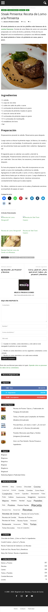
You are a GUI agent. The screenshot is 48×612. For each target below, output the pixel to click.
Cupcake (17, 493)
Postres (11, 505)
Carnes (8, 8)
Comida (21, 490)
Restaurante (6, 524)
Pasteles (38, 501)
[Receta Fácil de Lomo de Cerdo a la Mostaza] (11, 241)
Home (16, 609)
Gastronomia (20, 497)
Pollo (3, 505)
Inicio (2, 8)
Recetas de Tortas (8, 520)
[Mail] (21, 596)
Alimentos (5, 486)
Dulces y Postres (6, 563)
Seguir (43, 392)
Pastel (29, 501)
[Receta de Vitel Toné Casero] (32, 221)
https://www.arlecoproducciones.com (24, 295)
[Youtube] (31, 596)
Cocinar (13, 490)
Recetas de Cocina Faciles (30, 514)
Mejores (5, 501)
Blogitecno (4, 468)
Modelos (14, 501)
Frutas (4, 497)
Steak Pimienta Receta (27, 257)
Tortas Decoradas (8, 528)
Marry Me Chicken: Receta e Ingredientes (14, 553)
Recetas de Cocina (10, 514)
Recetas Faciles (22, 521)
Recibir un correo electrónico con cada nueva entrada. (20, 355)
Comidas (29, 490)
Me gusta (42, 388)
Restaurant (33, 520)
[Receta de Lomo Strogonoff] (11, 221)
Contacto (22, 609)
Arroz (12, 487)
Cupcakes (25, 494)
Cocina (37, 487)
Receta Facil (16, 510)
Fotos (43, 494)
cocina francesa (7, 29)
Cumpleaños (7, 494)
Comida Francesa (13, 10)
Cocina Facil (5, 490)
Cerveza (19, 487)
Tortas (33, 524)
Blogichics (4, 461)
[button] (44, 3)
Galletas (11, 497)
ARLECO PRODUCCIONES (11, 22)
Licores (3, 580)
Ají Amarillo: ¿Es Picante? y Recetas (11, 271)
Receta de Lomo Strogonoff (11, 231)
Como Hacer (39, 490)
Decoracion (35, 494)
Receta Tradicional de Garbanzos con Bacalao (16, 546)
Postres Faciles (23, 505)
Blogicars (4, 455)
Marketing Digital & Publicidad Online (13, 475)
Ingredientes (42, 497)
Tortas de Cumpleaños (23, 528)
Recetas (22, 10)
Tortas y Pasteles (7, 573)
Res (28, 10)
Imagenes (32, 497)
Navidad (21, 501)
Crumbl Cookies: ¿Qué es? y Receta (13, 542)
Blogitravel (4, 471)
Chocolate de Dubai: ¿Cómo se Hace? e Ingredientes (18, 538)
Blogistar (4, 465)
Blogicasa (4, 458)
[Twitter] (26, 596)
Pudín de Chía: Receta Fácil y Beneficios (14, 549)
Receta (36, 505)
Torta (25, 524)
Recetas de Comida (9, 517)
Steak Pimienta (14, 257)
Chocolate (27, 487)
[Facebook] (16, 596)
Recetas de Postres (25, 517)
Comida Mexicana (7, 576)
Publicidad (31, 609)
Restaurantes (17, 524)
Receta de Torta (6, 510)
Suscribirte (41, 397)
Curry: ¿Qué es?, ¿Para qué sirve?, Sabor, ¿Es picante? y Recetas (37, 272)
